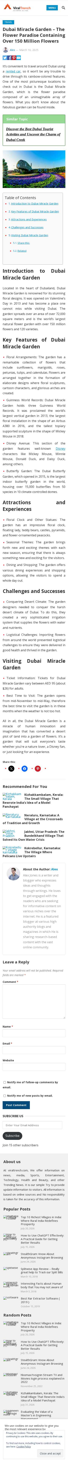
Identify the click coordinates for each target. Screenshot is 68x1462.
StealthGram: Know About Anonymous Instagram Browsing (42, 1255)
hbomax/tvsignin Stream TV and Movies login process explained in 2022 (42, 1378)
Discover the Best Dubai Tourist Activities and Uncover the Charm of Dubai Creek (33, 134)
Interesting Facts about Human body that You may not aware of (42, 1285)
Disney (60, 449)
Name (8, 1026)
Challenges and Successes (27, 227)
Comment (10, 982)
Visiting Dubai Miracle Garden (29, 235)
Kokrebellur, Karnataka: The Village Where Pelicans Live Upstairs (32, 852)
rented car (13, 71)
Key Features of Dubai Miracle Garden (35, 211)
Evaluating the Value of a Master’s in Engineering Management (37, 1415)
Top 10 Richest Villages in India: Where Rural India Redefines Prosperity (41, 1220)
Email (7, 1043)
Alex (12, 50)
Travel (8, 22)
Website (8, 1060)
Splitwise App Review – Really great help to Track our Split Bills (42, 1270)
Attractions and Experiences (29, 219)
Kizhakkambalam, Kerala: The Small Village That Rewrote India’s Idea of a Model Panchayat (33, 800)
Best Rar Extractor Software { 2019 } (40, 1300)
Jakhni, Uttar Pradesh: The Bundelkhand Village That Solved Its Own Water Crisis (33, 836)
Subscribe (12, 1136)
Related (22, 251)
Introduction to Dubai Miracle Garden (34, 203)
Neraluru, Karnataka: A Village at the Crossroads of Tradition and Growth (33, 819)
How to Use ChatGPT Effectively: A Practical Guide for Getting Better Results (42, 1238)
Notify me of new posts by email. (30, 1095)
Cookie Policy (23, 1446)
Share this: (24, 243)
